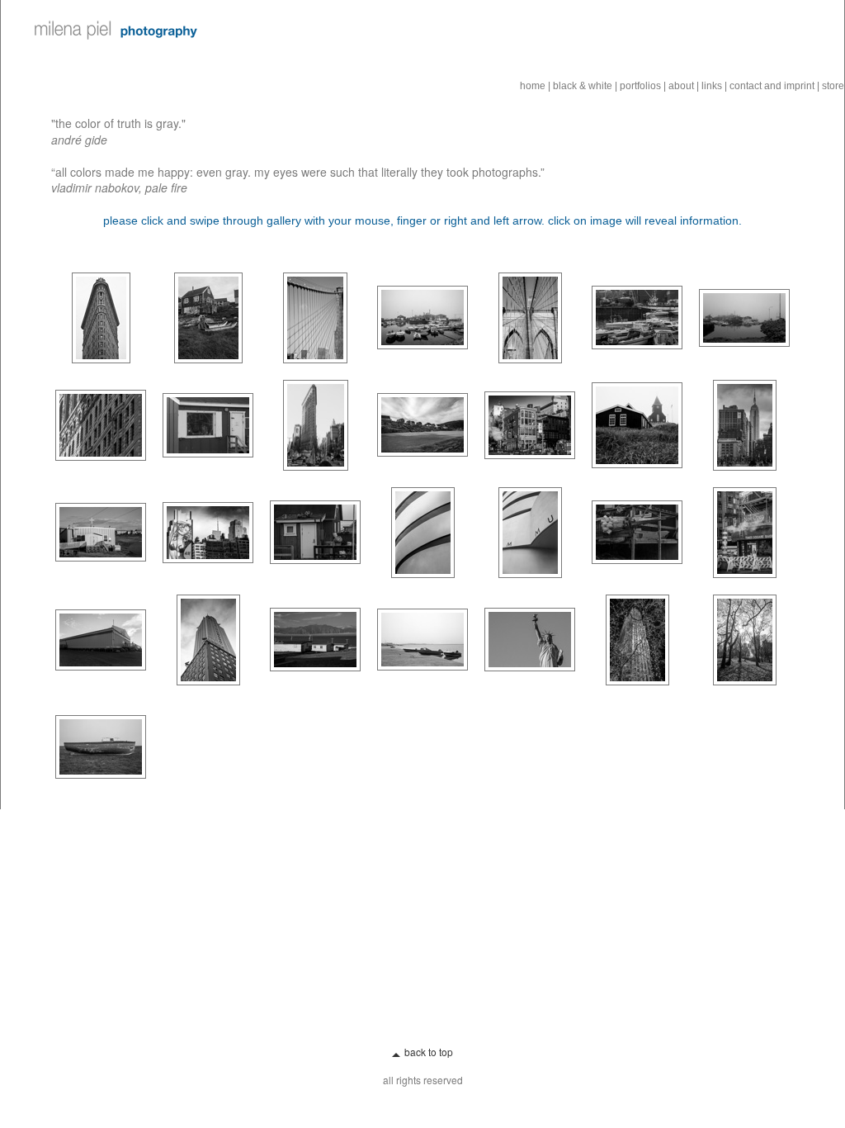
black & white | (585, 86)
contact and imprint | (774, 86)
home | (535, 86)
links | (714, 86)
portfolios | (643, 86)
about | (683, 86)
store (833, 86)
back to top (428, 1052)
